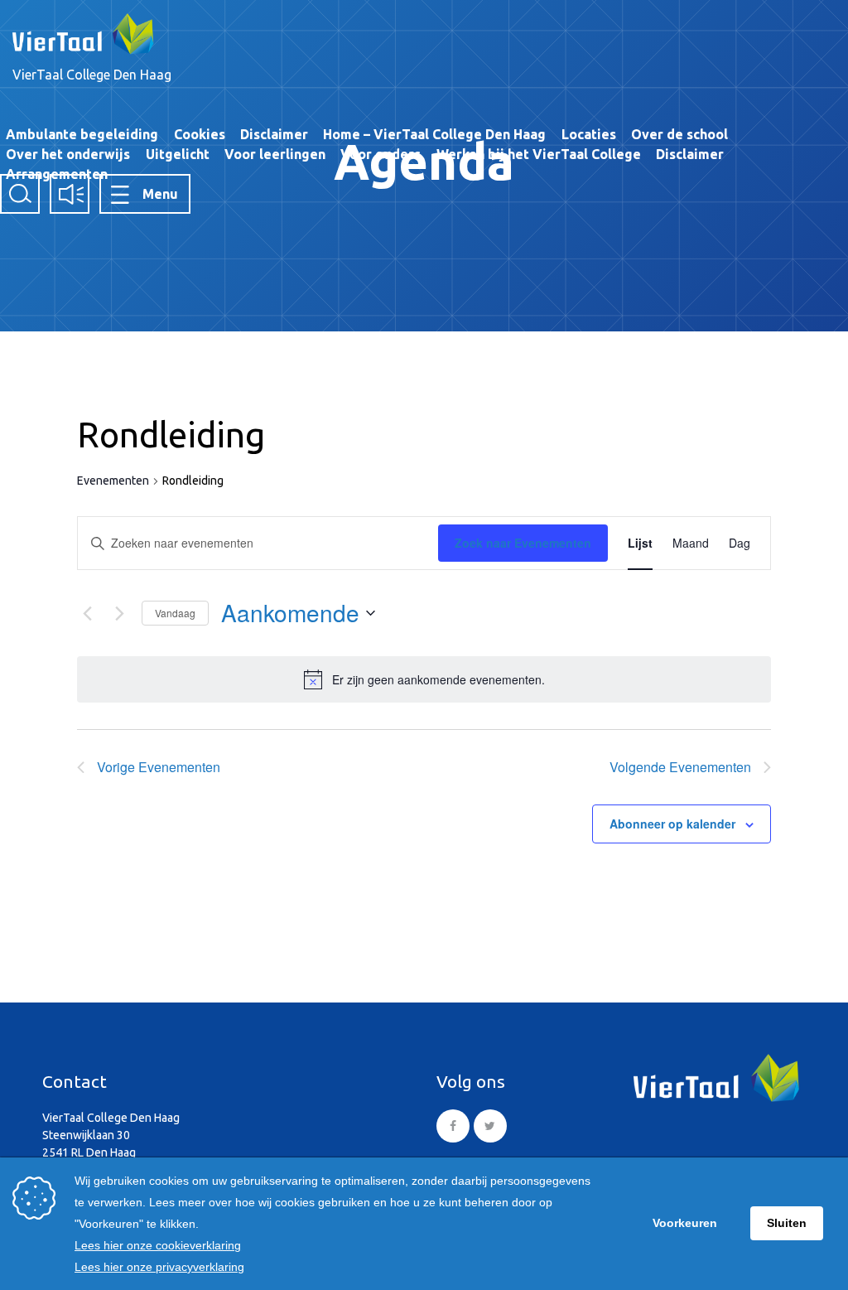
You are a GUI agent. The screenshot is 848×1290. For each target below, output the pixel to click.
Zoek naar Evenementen (523, 542)
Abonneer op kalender (672, 823)
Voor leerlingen (274, 154)
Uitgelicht (178, 154)
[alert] (438, 679)
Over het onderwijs (68, 154)
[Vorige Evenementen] (87, 613)
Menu (160, 193)
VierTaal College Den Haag (91, 74)
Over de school (679, 134)
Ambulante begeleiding (82, 134)
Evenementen (113, 480)
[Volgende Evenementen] (119, 613)
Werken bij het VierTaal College (538, 154)
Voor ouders (380, 154)
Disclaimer (274, 134)
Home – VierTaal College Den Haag (434, 134)
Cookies (199, 134)
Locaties (588, 134)
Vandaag (175, 613)
